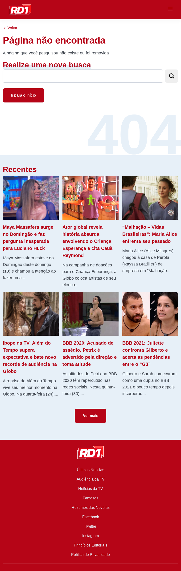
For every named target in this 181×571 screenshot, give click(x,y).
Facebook (90, 517)
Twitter (90, 526)
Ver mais (90, 416)
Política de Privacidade (90, 555)
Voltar (12, 28)
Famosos (90, 498)
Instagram (90, 536)
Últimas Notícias (90, 470)
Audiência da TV (91, 479)
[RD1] (19, 9)
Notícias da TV (90, 489)
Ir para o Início (23, 95)
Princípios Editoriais (90, 545)
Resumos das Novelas (91, 508)
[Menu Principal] (170, 10)
